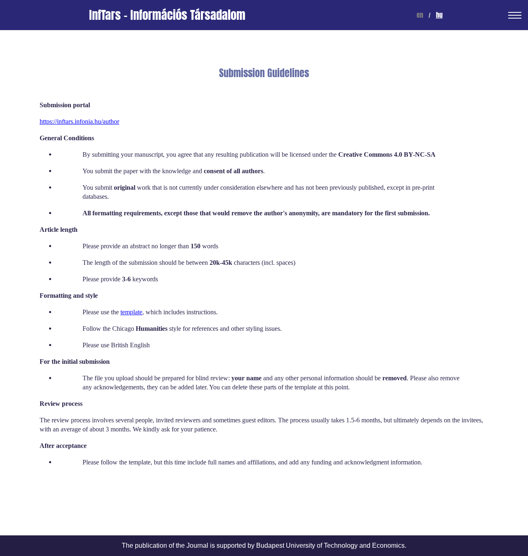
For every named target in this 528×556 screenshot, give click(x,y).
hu (439, 15)
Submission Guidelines (264, 73)
